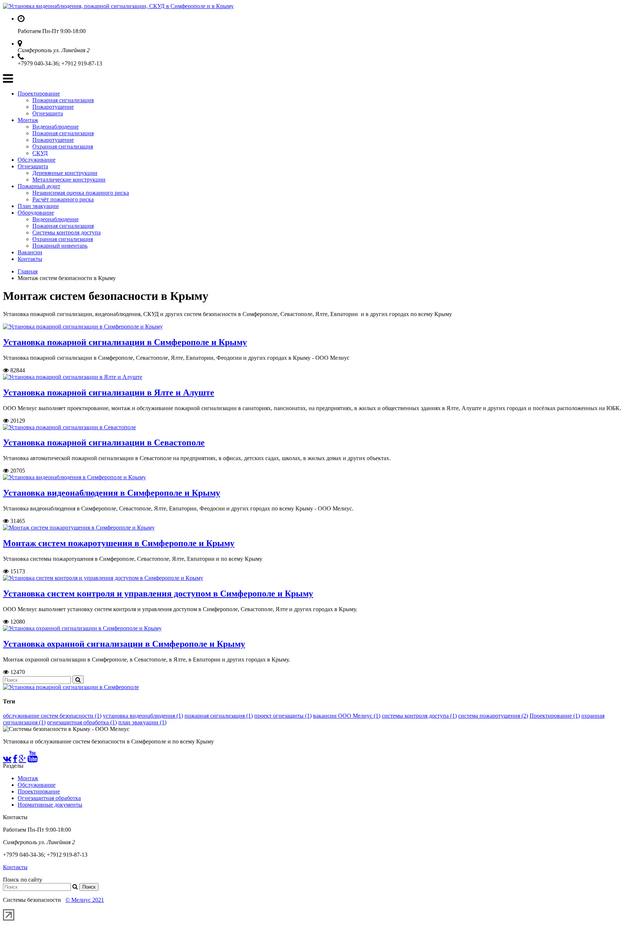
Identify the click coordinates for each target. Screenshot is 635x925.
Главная (27, 271)
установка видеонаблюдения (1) (143, 716)
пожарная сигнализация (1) (218, 716)
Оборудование (36, 212)
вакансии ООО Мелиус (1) (346, 716)
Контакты (30, 259)
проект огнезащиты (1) (283, 716)
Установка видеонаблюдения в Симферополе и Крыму (111, 493)
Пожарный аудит (39, 186)
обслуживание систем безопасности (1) (52, 716)
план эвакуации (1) (142, 722)
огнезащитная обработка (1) (82, 722)
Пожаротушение (53, 107)
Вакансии (30, 252)
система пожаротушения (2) (493, 716)
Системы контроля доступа (66, 232)
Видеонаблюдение (55, 126)
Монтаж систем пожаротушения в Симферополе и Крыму (118, 543)
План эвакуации (38, 206)
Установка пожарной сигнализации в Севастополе (104, 442)
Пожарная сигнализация (63, 100)
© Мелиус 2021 (84, 900)
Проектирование (39, 93)
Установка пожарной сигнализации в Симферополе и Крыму (125, 342)
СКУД (40, 153)
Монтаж (28, 120)
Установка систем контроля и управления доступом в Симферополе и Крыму (158, 593)
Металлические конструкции (68, 179)
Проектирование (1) (555, 716)
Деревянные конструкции (64, 173)
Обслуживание (36, 160)
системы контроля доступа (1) (419, 716)
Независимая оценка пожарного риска (80, 193)
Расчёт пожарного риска (63, 199)
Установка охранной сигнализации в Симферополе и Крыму (124, 644)
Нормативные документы (50, 805)
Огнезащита (47, 113)
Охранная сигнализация (62, 146)
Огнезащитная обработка (49, 798)
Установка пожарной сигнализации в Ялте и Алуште (108, 392)
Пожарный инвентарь (59, 246)
